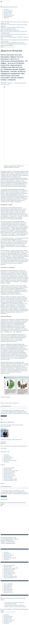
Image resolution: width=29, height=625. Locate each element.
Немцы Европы (8, 474)
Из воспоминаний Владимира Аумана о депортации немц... (12, 28)
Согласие (3, 411)
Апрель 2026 (7, 589)
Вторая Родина (8, 13)
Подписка (6, 17)
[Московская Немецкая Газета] (9, 6)
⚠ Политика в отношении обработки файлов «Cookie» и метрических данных (15, 605)
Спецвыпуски (7, 456)
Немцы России (8, 12)
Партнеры (6, 461)
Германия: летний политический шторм (11, 439)
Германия (6, 9)
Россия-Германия (8, 10)
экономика (6, 84)
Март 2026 (6, 590)
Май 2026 (6, 588)
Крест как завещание (13, 30)
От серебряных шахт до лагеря (16, 42)
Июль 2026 (7, 585)
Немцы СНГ (7, 477)
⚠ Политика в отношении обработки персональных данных (14, 603)
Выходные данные (9, 457)
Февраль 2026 (7, 592)
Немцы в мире (7, 473)
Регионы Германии (9, 479)
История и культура (9, 15)
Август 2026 (7, 583)
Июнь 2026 (7, 586)
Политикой (25, 413)
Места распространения (10, 460)
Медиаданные (7, 459)
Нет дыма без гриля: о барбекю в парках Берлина (14, 446)
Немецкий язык (8, 16)
